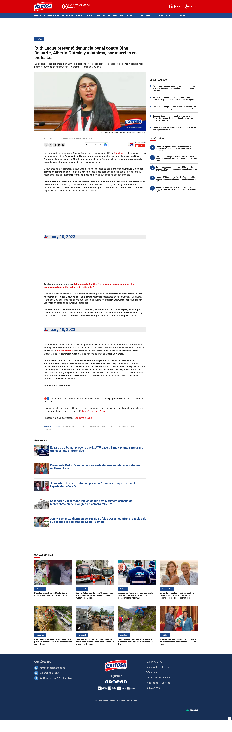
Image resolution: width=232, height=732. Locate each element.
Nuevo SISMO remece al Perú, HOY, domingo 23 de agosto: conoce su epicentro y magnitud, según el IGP (176, 179)
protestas (124, 426)
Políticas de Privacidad (158, 682)
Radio (168, 16)
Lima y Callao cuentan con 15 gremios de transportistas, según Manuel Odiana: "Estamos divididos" (94, 595)
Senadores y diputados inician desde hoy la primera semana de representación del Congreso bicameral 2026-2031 (91, 502)
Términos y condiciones (158, 677)
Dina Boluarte (81, 426)
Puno (133, 426)
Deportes (100, 16)
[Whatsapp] (46, 145)
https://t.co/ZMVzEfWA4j (94, 411)
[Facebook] (54, 145)
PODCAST (193, 6)
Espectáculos (127, 16)
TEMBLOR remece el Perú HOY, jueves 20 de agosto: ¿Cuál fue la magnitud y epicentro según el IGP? (176, 189)
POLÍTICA (114, 426)
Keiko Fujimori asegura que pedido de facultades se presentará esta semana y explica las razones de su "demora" (174, 88)
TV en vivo (151, 672)
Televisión (158, 16)
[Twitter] (50, 145)
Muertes (105, 426)
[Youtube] (114, 681)
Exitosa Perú (144, 16)
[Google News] (121, 681)
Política (80, 16)
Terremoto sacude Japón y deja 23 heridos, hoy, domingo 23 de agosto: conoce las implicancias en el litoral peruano (176, 169)
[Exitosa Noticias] (45, 6)
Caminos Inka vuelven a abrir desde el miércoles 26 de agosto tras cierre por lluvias (136, 641)
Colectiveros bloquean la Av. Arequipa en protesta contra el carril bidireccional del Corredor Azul (53, 641)
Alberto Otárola (68, 426)
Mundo (90, 16)
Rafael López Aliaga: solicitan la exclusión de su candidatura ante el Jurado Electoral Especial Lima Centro (176, 159)
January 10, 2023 (59, 236)
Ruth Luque (119, 153)
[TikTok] (125, 681)
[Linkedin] (59, 145)
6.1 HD (178, 6)
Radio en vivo (153, 688)
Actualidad (67, 16)
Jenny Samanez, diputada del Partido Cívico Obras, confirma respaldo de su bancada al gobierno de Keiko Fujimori (98, 520)
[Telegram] (63, 145)
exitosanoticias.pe (49, 673)
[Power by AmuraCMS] (192, 710)
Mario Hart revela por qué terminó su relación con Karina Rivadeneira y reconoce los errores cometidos (177, 595)
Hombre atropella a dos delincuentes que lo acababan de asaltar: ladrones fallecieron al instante (173, 148)
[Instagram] (118, 681)
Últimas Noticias (51, 16)
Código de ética (154, 661)
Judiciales (112, 16)
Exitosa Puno (94, 426)
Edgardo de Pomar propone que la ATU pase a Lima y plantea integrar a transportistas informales (96, 449)
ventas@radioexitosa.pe (52, 667)
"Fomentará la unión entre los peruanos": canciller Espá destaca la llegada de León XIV (93, 484)
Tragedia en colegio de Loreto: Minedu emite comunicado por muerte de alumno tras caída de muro (95, 641)
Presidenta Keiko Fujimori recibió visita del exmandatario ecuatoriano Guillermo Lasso (95, 467)
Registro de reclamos (157, 667)
